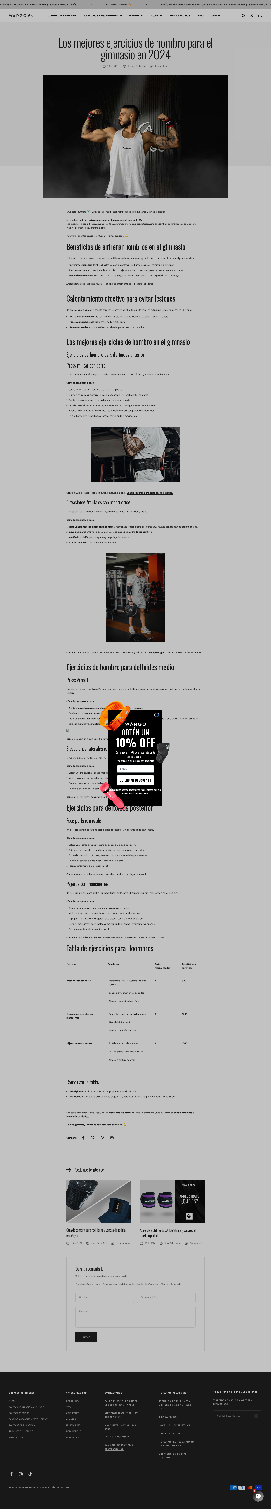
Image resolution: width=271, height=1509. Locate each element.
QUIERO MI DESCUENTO (135, 780)
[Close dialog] (157, 715)
